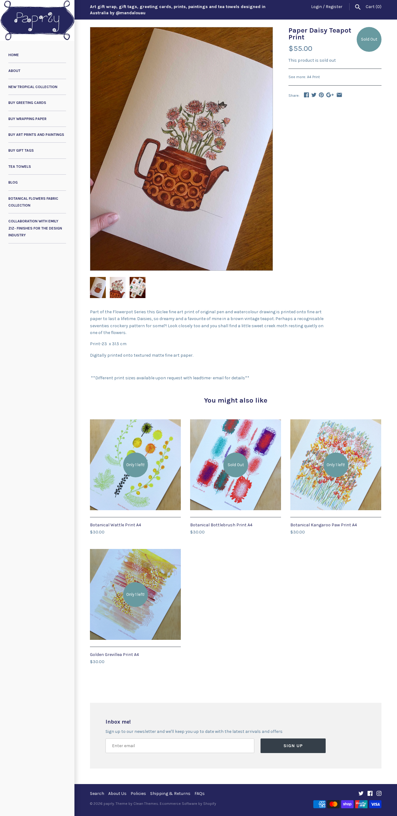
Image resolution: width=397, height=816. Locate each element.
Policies (138, 793)
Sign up (293, 745)
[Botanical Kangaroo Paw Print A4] (335, 422)
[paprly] (37, 20)
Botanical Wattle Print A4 (115, 525)
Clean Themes (145, 803)
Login (316, 6)
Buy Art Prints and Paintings (36, 134)
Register (334, 6)
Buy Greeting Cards (27, 102)
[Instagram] (379, 794)
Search (97, 793)
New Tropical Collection (32, 87)
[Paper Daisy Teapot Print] (181, 30)
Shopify (209, 803)
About (14, 71)
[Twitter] (361, 794)
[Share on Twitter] (313, 94)
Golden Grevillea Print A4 (114, 654)
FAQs (199, 793)
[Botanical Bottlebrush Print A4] (235, 422)
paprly (109, 803)
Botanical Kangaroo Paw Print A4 (323, 525)
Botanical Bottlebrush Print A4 (221, 525)
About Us (117, 793)
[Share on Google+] (330, 94)
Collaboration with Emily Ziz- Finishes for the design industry (35, 228)
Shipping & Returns (170, 793)
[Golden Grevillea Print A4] (135, 552)
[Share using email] (339, 94)
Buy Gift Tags (21, 150)
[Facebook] (370, 794)
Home (13, 55)
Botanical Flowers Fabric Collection (33, 201)
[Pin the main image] (321, 94)
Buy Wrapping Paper (27, 119)
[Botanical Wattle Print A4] (135, 422)
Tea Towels (19, 166)
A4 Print (313, 77)
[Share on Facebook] (306, 94)
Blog (13, 182)
